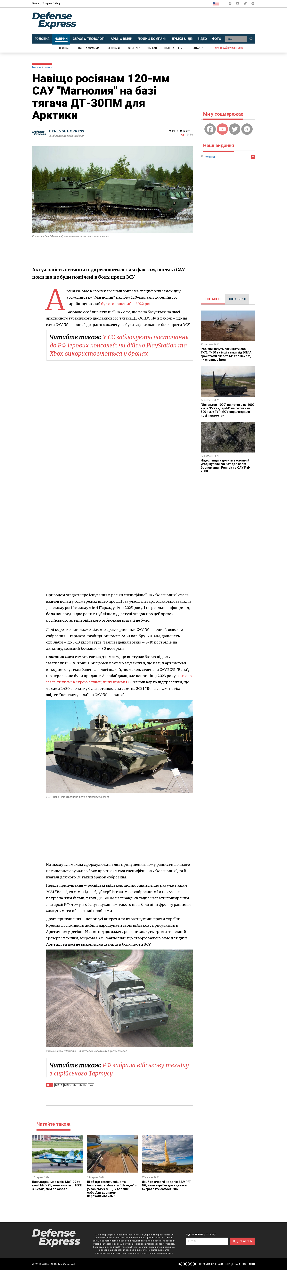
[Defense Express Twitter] (245, 4)
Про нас (64, 48)
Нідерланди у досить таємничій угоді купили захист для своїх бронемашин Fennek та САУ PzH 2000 (225, 466)
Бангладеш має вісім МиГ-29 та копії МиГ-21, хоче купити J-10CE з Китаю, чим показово (57, 1185)
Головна (36, 67)
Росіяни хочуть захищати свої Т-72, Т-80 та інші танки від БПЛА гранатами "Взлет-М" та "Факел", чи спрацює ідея (226, 354)
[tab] (213, 299)
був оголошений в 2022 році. (127, 304)
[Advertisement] (176, 21)
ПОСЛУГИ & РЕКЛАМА (211, 1264)
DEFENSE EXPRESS (66, 131)
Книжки (152, 48)
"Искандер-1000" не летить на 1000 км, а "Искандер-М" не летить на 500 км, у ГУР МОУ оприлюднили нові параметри (227, 410)
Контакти (197, 48)
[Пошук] (251, 39)
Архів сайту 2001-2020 (229, 48)
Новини (48, 67)
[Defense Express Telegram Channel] (253, 4)
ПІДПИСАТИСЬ (242, 1241)
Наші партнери (173, 48)
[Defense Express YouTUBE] (238, 4)
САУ (91, 1085)
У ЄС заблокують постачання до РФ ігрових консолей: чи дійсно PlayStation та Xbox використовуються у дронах (119, 345)
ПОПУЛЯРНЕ (237, 299)
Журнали (114, 48)
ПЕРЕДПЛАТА (233, 1264)
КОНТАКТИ (248, 1264)
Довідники (133, 48)
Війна (58, 1085)
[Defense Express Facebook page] (230, 4)
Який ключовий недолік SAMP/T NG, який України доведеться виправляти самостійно (166, 1185)
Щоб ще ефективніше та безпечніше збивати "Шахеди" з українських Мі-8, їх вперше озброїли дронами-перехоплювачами (112, 1189)
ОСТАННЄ (212, 299)
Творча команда (88, 48)
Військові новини (75, 1085)
